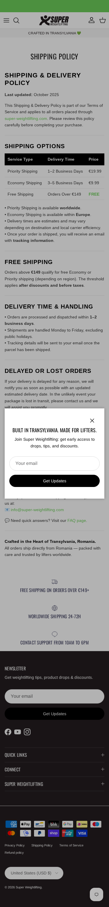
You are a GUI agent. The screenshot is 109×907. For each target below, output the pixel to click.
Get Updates (54, 481)
